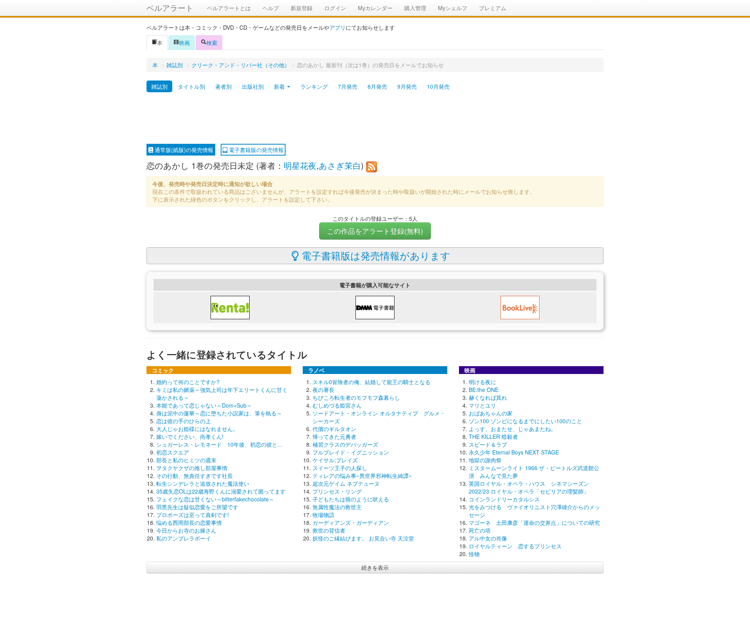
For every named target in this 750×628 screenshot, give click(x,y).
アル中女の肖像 (488, 538)
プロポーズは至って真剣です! (192, 515)
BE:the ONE (483, 390)
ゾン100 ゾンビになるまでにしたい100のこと (525, 421)
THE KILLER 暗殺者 (493, 436)
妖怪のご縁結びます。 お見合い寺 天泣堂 (363, 538)
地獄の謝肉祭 (485, 460)
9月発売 (407, 86)
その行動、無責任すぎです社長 (194, 475)
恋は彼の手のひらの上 (183, 421)
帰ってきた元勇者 (334, 436)
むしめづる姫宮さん (337, 405)
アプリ (337, 27)
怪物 (474, 554)
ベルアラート (169, 7)
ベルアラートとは (229, 8)
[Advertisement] (375, 118)
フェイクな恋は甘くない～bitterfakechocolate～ (215, 499)
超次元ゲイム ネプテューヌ (346, 483)
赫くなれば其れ (488, 397)
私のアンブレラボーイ (183, 538)
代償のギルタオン (334, 429)
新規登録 (301, 8)
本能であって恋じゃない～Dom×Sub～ (204, 405)
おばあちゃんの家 (490, 413)
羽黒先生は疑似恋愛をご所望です (197, 507)
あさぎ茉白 (340, 165)
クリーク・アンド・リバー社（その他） (240, 65)
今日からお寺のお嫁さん (186, 530)
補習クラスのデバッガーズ (345, 444)
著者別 (223, 86)
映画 (184, 43)
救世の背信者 (328, 530)
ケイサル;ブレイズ (335, 460)
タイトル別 (191, 86)
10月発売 (438, 86)
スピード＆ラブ (488, 444)
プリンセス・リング (337, 491)
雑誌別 (174, 65)
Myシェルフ (452, 8)
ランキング (314, 86)
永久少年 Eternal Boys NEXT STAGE (514, 452)
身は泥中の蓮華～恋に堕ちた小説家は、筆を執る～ (219, 413)
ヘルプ (270, 8)
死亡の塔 (480, 530)
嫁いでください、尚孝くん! (189, 436)
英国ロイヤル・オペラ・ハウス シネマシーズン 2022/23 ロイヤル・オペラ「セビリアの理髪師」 (529, 487)
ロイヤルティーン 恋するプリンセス (515, 546)
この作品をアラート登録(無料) (375, 231)
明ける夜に (482, 382)
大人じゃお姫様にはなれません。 (197, 429)
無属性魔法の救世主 (337, 507)
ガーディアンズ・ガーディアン (350, 522)
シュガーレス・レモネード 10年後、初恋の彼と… (219, 444)
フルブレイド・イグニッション (350, 452)
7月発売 (347, 86)
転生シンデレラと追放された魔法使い (202, 483)
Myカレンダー (375, 8)
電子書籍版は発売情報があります (374, 255)
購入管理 (415, 8)
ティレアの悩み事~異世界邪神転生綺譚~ (362, 475)
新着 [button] (280, 86)
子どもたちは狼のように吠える (350, 499)
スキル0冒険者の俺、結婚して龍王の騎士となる (371, 382)
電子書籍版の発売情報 (255, 150)
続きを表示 (375, 567)
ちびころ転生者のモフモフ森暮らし (356, 397)
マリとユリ (482, 405)
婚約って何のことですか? (188, 382)
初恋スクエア (172, 452)
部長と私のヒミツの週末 (186, 460)
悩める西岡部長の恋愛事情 (189, 522)
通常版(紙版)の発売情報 (183, 150)
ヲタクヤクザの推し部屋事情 (191, 468)
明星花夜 (300, 165)
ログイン (335, 8)
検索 (211, 43)
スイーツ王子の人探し (339, 468)
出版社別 (253, 86)
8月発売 (377, 86)
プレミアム (492, 8)
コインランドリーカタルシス (504, 499)
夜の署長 (323, 390)
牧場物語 (323, 515)
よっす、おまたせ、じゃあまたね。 (512, 429)
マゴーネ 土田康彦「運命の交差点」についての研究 (534, 522)
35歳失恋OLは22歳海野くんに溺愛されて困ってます (221, 491)
